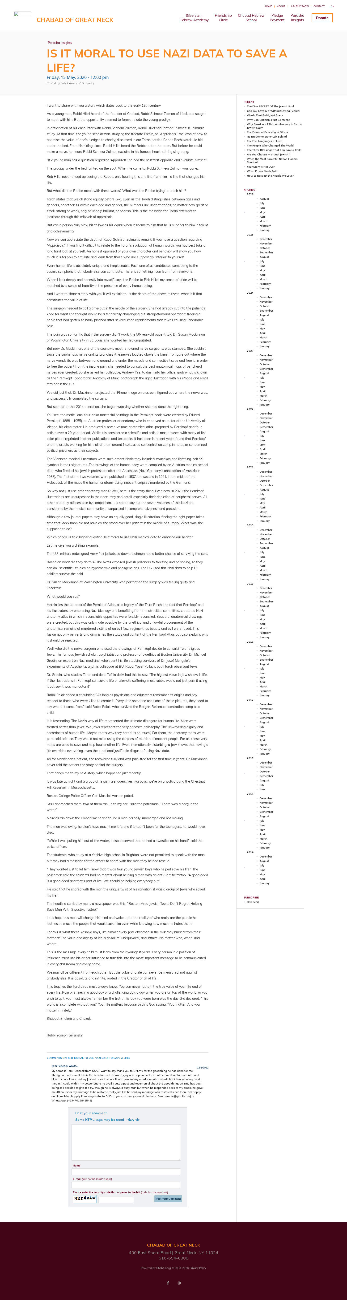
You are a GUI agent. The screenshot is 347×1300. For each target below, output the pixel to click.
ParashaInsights (297, 17)
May (262, 212)
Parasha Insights (60, 43)
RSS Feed (253, 902)
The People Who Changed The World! (270, 145)
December (266, 239)
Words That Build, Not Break (265, 115)
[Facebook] (167, 1283)
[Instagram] (179, 1283)
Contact (319, 6)
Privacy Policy (198, 1268)
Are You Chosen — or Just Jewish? (268, 154)
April (263, 216)
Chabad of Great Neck (75, 20)
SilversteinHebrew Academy (194, 17)
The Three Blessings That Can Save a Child (274, 150)
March (263, 221)
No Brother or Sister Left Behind (267, 136)
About (281, 6)
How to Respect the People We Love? (270, 175)
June (262, 207)
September (266, 252)
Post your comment (91, 1113)
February (265, 225)
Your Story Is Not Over (261, 166)
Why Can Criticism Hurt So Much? (268, 120)
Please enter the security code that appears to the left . (121, 1192)
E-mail (92, 1179)
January (265, 230)
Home (268, 6)
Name (76, 1165)
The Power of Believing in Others (267, 132)
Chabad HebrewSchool (251, 17)
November (266, 243)
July (262, 203)
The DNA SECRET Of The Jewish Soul (270, 106)
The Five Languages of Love (264, 141)
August (264, 198)
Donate (322, 18)
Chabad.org (163, 1268)
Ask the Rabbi (300, 6)
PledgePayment (277, 17)
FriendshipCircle (223, 17)
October (265, 248)
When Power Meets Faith (262, 171)
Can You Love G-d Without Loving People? (273, 111)
